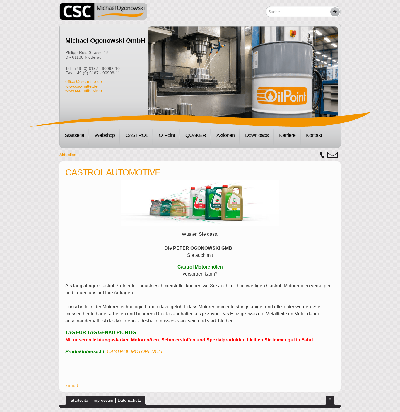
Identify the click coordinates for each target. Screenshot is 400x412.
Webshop (105, 135)
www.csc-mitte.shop (83, 90)
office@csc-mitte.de (83, 81)
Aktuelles (67, 154)
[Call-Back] (322, 155)
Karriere (287, 135)
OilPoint (167, 135)
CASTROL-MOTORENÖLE (135, 351)
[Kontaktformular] (332, 155)
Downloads (257, 135)
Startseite (74, 135)
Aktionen (225, 135)
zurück (72, 385)
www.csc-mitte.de (81, 86)
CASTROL (136, 135)
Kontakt (314, 135)
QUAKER (195, 135)
